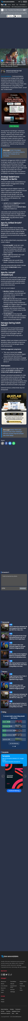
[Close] (22, 492)
